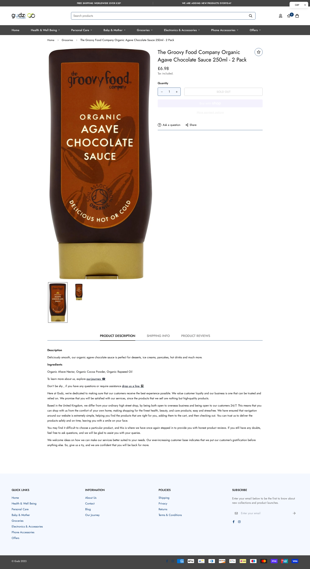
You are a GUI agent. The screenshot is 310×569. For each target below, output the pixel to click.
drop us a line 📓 (133, 386)
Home (15, 30)
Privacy (163, 503)
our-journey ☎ (95, 379)
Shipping (164, 498)
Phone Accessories (223, 30)
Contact (90, 503)
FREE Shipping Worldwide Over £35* (99, 3)
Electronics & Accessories (180, 30)
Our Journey (92, 515)
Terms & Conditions (170, 515)
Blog (88, 509)
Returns (163, 509)
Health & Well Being (44, 30)
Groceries (143, 30)
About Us (90, 498)
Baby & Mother (113, 30)
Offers (254, 30)
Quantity (163, 83)
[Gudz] (23, 16)
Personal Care (80, 30)
